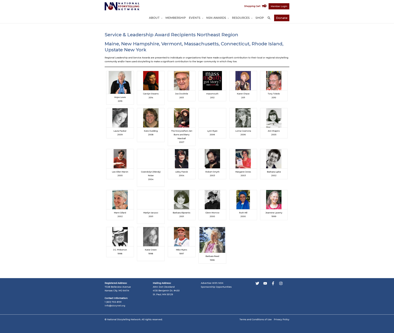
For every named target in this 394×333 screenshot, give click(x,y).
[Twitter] (257, 283)
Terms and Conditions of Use (255, 319)
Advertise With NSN (212, 283)
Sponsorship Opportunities (216, 286)
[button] (161, 17)
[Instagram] (281, 283)
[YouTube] (265, 283)
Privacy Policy (281, 319)
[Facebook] (273, 283)
